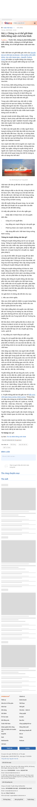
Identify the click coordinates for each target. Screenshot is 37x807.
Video (21, 737)
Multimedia (4, 740)
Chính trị (22, 696)
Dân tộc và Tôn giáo (7, 703)
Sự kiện (27, 748)
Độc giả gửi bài (19, 799)
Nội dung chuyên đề (25, 730)
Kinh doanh (22, 700)
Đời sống (4, 710)
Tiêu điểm (20, 27)
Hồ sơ (21, 734)
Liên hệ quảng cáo (7, 782)
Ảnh (2, 737)
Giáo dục (3, 706)
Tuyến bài (9, 748)
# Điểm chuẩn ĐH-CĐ (19, 23)
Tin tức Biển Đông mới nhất (16, 437)
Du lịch (21, 717)
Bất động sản (5, 720)
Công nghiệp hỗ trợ (25, 723)
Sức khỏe (4, 713)
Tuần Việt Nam (7, 27)
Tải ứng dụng (6, 799)
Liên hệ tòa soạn (6, 762)
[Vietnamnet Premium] (5, 697)
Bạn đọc (21, 720)
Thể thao (22, 703)
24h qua (3, 744)
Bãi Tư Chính (7, 447)
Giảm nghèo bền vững (8, 727)
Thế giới (21, 706)
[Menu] (2, 23)
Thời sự (3, 700)
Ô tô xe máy (4, 717)
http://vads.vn (10, 793)
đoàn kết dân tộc (23, 444)
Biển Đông (13, 444)
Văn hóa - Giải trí (24, 710)
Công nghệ (22, 713)
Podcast (21, 740)
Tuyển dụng (30, 799)
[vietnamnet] (8, 23)
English (3, 734)
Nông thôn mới (24, 727)
